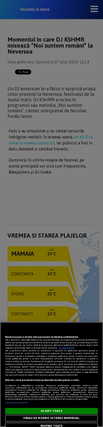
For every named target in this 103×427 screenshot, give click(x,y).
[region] (51, 374)
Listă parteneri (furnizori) (16, 402)
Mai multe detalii (66, 348)
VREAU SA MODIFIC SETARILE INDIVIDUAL (51, 417)
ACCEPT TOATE (51, 410)
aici (7, 367)
